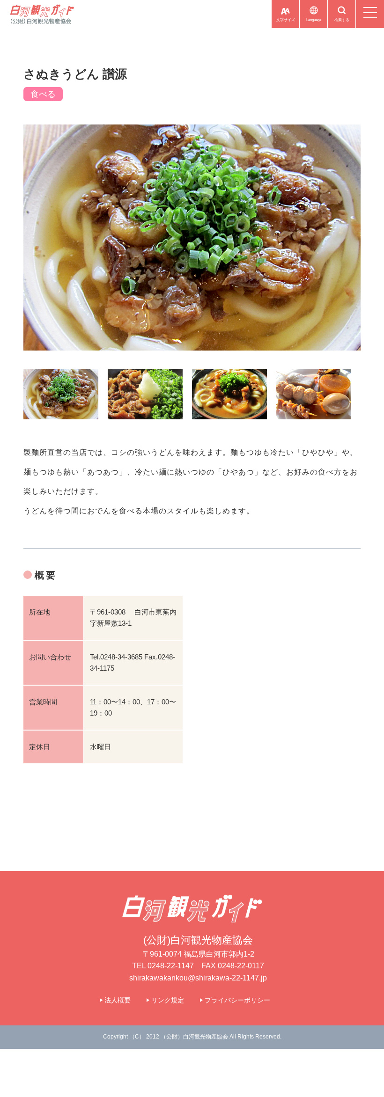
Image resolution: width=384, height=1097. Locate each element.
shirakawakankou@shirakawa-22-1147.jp (198, 978)
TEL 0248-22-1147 (163, 966)
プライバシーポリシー (237, 1000)
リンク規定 (167, 1000)
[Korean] (295, 27)
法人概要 (117, 1000)
